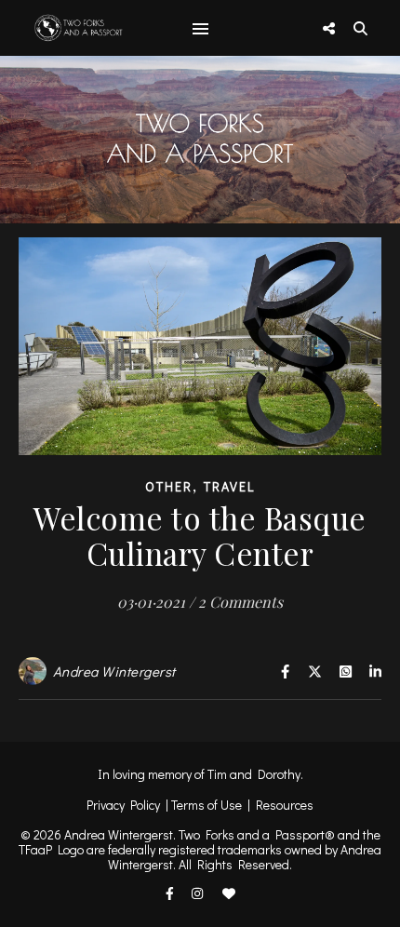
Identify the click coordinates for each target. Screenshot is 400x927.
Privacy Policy (123, 804)
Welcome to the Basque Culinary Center (200, 535)
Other (169, 486)
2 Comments (240, 601)
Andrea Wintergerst (114, 671)
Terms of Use (206, 804)
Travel (229, 486)
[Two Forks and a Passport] (65, 27)
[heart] (228, 894)
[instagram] (199, 894)
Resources (284, 804)
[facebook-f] (171, 894)
